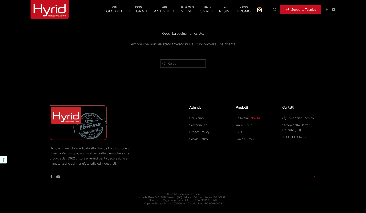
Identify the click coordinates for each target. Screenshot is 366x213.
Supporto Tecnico (303, 9)
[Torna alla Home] (49, 9)
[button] (113, 9)
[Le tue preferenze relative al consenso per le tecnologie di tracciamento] (3, 159)
